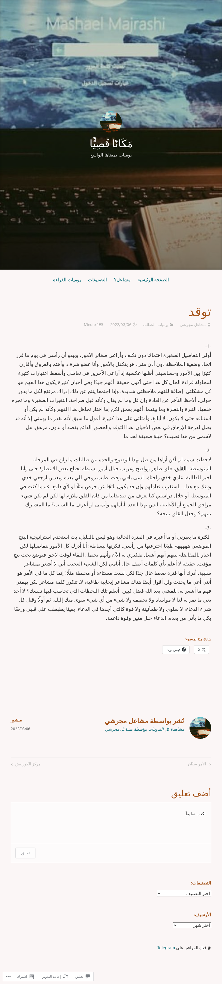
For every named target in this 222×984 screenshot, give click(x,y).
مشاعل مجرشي (193, 324)
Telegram (166, 947)
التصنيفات (97, 279)
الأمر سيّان (200, 763)
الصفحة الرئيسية (153, 279)
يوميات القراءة (67, 279)
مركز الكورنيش (28, 763)
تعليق (25, 853)
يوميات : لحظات (155, 324)
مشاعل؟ (122, 279)
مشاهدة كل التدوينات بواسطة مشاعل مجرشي (144, 729)
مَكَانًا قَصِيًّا (111, 143)
